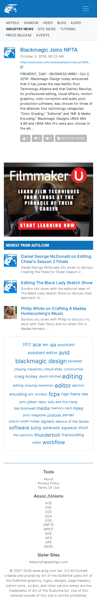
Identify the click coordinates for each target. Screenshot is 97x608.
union (36, 442)
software (19, 428)
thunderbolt (47, 435)
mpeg (78, 408)
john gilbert (28, 402)
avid (64, 352)
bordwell (75, 361)
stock (83, 427)
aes (45, 344)
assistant (66, 344)
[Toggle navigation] (85, 9)
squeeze (69, 427)
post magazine (34, 415)
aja (53, 344)
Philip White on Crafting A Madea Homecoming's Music (53, 311)
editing (72, 376)
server (68, 415)
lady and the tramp (63, 402)
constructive (73, 369)
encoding (18, 394)
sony (36, 427)
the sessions (23, 435)
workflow (53, 442)
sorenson (51, 427)
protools (54, 415)
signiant (47, 421)
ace (37, 345)
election (78, 385)
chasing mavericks (28, 369)
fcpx (54, 394)
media (43, 408)
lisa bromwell (24, 408)
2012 (27, 344)
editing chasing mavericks (33, 385)
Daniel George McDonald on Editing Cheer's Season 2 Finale (56, 259)
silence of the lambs (72, 421)
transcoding (73, 434)
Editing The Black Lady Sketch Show (57, 282)
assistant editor (42, 352)
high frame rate (74, 394)
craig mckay (26, 376)
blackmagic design (41, 361)
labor (43, 402)
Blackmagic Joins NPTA (49, 50)
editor (63, 385)
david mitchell (50, 376)
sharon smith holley (24, 421)
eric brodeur (37, 394)
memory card (61, 408)
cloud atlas (53, 369)
